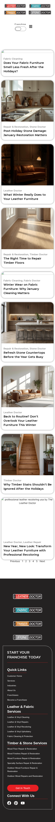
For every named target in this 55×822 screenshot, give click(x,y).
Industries (11, 685)
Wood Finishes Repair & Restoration (23, 753)
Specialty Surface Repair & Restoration (24, 763)
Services (11, 681)
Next (42, 561)
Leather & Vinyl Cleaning (18, 717)
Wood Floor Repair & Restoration (22, 749)
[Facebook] (9, 803)
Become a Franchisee (17, 700)
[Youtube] (23, 803)
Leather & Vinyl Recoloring (19, 727)
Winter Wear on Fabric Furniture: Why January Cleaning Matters (21, 289)
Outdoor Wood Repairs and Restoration (25, 776)
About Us (11, 690)
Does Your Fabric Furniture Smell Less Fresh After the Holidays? (24, 67)
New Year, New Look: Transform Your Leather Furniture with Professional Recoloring (27, 550)
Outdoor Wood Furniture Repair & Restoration (22, 769)
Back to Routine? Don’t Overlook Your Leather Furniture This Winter (21, 421)
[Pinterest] (16, 803)
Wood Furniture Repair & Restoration (23, 758)
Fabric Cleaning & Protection (20, 736)
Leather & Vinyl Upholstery (19, 731)
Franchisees (12, 695)
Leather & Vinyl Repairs (17, 722)
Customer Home (14, 676)
